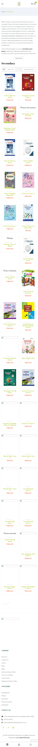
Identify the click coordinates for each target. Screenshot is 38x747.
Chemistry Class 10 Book (28, 115)
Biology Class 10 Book (10, 245)
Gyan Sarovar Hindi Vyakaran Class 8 (28, 325)
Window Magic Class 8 (10, 587)
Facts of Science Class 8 (10, 325)
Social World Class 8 (28, 489)
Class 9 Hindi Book (10, 278)
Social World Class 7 (10, 522)
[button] (35, 3)
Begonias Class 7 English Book (10, 129)
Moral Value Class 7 (28, 457)
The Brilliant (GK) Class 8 (28, 555)
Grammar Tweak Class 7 (10, 391)
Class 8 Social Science (28, 292)
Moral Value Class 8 (9, 489)
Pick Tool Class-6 (28, 423)
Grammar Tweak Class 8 (28, 96)
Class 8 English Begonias (9, 194)
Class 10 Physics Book (10, 161)
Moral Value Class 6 (9, 457)
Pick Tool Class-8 (28, 193)
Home (3, 11)
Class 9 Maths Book (28, 161)
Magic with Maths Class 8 (28, 587)
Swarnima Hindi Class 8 (10, 359)
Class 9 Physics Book (9, 96)
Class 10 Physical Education (28, 227)
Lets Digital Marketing (23, 737)
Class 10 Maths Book (28, 259)
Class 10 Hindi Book (9, 540)
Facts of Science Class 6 (28, 391)
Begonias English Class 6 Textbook (9, 424)
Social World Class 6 (28, 522)
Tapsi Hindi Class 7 (28, 359)
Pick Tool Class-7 (9, 226)
